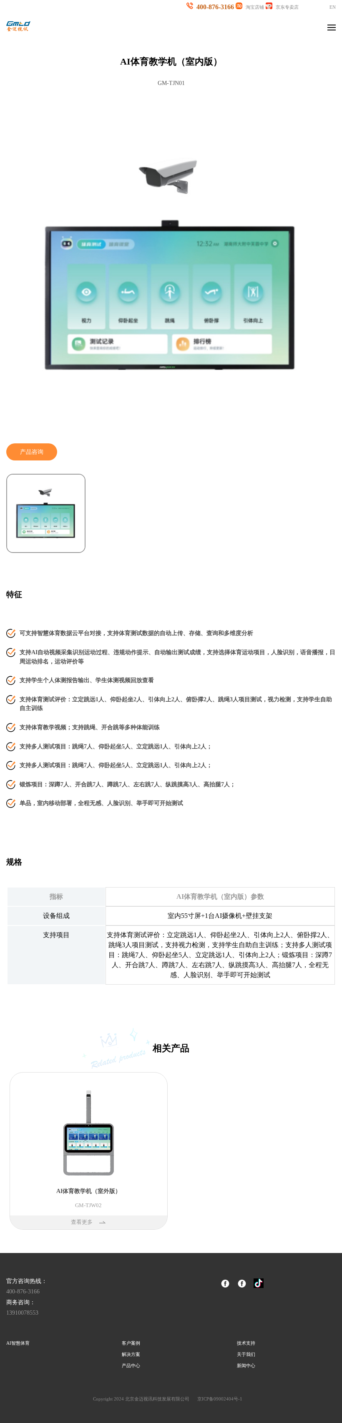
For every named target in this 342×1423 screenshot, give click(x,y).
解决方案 (131, 1354)
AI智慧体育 (18, 1342)
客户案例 (131, 1342)
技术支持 (246, 1342)
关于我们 (246, 1354)
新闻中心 (246, 1365)
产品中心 (131, 1365)
